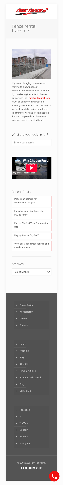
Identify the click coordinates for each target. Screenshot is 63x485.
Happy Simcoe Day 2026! (27, 235)
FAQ (22, 357)
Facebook (25, 410)
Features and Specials (31, 377)
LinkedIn (24, 430)
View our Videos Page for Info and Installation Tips (31, 245)
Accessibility (26, 311)
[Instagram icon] (41, 468)
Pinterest (24, 436)
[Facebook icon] (22, 468)
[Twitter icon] (26, 468)
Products (24, 350)
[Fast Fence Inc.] (31, 11)
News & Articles (28, 371)
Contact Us (25, 391)
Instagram (25, 443)
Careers (23, 318)
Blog (22, 384)
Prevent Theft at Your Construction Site (31, 225)
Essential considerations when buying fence (29, 213)
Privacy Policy (26, 305)
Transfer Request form (39, 98)
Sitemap (24, 325)
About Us (24, 364)
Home (23, 344)
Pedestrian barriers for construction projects (25, 201)
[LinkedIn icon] (34, 468)
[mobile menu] (52, 11)
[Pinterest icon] (37, 468)
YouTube (24, 423)
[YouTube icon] (30, 468)
